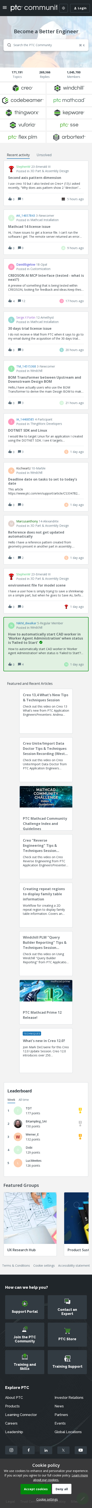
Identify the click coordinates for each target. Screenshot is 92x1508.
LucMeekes (34, 1161)
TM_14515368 (26, 366)
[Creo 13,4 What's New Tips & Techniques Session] (46, 711)
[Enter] (7, 45)
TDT (29, 1108)
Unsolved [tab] (44, 155)
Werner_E (32, 1134)
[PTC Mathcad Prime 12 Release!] (46, 1002)
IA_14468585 (25, 419)
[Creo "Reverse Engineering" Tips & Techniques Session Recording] (46, 856)
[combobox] (46, 45)
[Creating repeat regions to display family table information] (46, 905)
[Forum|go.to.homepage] (31, 8)
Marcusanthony (27, 521)
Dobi (29, 1147)
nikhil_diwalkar (26, 623)
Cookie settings (44, 1265)
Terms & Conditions (16, 1265)
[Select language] (63, 8)
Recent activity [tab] (18, 155)
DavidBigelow (25, 264)
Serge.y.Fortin (25, 317)
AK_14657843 (25, 215)
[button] (46, 1499)
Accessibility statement (74, 1265)
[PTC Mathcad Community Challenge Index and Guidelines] (46, 808)
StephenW (23, 166)
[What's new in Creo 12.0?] (46, 1050)
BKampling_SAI (36, 1121)
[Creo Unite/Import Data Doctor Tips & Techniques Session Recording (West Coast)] (46, 759)
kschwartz (23, 468)
